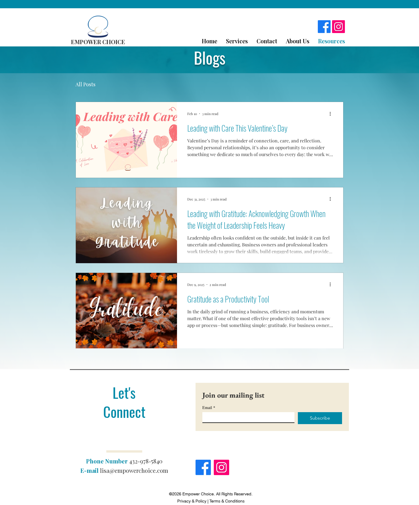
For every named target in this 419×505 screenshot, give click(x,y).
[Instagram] (338, 26)
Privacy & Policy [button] (191, 501)
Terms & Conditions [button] (227, 501)
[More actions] (332, 113)
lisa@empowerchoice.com (134, 470)
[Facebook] (324, 26)
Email (208, 407)
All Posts (85, 84)
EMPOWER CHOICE (98, 42)
